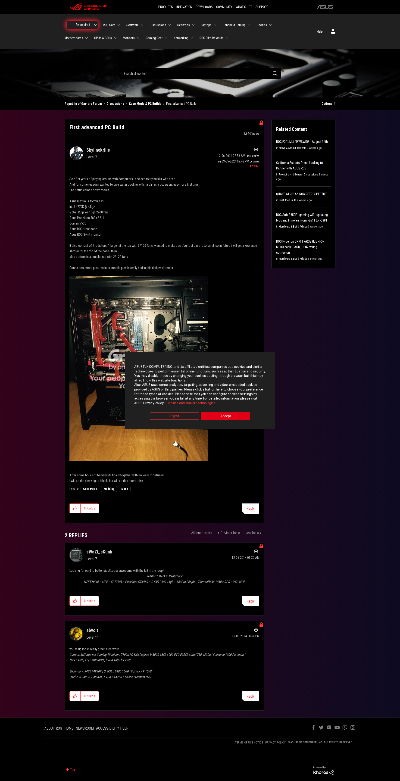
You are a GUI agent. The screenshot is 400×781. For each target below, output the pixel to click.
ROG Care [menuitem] (109, 25)
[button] (75, 508)
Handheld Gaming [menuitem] (234, 25)
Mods (124, 488)
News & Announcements (292, 148)
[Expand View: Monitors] (138, 38)
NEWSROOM (85, 728)
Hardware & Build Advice (293, 226)
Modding (109, 488)
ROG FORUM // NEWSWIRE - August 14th (302, 142)
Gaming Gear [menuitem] (154, 38)
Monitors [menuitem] (129, 38)
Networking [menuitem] (181, 38)
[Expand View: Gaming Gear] (166, 38)
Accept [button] (225, 416)
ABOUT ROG (53, 728)
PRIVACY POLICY (275, 742)
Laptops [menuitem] (206, 25)
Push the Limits (287, 200)
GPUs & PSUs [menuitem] (103, 38)
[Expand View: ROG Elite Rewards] (227, 38)
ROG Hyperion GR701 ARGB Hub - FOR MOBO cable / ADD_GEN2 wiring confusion (300, 247)
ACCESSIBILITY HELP (112, 728)
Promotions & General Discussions (298, 174)
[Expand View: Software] (142, 25)
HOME (68, 728)
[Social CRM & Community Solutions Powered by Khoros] (323, 771)
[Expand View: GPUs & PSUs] (115, 38)
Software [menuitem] (132, 25)
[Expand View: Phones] (270, 25)
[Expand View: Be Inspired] (95, 25)
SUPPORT (262, 7)
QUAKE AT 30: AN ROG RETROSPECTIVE (301, 194)
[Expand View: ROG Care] (118, 25)
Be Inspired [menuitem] (83, 25)
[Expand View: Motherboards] (86, 38)
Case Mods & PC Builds (145, 104)
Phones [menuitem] (262, 25)
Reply (251, 508)
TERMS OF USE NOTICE (249, 742)
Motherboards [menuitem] (74, 38)
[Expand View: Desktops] (193, 25)
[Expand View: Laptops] (215, 25)
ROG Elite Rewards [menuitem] (212, 38)
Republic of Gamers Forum (83, 104)
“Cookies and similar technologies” (191, 403)
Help (320, 31)
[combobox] (200, 73)
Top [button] (72, 770)
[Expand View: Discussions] (169, 25)
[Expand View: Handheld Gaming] (249, 25)
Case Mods (90, 488)
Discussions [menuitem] (158, 25)
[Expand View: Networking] (192, 38)
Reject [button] (174, 416)
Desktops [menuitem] (183, 25)
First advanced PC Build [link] (181, 104)
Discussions (115, 104)
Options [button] (327, 104)
